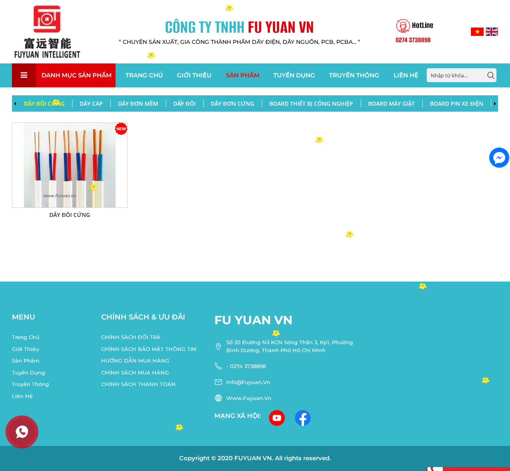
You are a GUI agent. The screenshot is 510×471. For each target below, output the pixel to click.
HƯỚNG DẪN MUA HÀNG (135, 360)
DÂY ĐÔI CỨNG (44, 103)
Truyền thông (354, 75)
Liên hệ (406, 75)
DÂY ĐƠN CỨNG (232, 103)
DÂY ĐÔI (184, 103)
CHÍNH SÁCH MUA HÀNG (135, 372)
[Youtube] (278, 417)
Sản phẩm (242, 75)
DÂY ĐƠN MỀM (138, 103)
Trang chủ (144, 75)
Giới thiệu (194, 75)
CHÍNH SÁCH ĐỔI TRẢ (131, 337)
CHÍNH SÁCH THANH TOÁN (138, 384)
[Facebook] (304, 417)
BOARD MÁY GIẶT (391, 103)
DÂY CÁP (91, 103)
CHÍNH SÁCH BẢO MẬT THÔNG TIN (148, 349)
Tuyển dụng (294, 75)
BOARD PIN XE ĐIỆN (456, 103)
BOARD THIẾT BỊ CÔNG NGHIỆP (311, 103)
